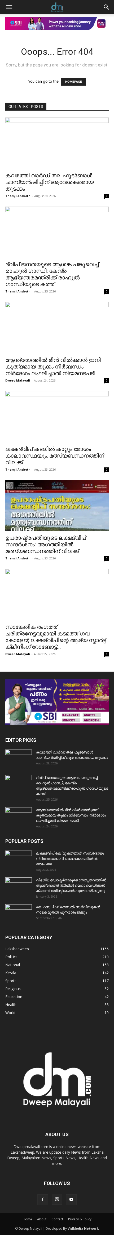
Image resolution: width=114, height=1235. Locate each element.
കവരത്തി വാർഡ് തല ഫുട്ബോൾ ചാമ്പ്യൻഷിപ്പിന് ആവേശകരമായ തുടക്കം (49, 182)
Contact (57, 1219)
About (41, 1219)
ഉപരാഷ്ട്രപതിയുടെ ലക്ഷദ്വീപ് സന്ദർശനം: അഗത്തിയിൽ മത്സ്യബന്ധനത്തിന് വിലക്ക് (45, 544)
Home (27, 1219)
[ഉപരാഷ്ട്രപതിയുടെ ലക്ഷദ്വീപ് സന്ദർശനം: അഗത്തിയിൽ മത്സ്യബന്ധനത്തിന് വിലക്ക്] (57, 505)
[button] (9, 7)
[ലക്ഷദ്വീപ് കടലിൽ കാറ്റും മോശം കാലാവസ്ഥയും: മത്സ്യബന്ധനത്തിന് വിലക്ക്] (57, 416)
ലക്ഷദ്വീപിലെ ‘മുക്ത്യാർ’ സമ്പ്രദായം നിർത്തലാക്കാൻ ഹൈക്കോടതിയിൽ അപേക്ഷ (70, 858)
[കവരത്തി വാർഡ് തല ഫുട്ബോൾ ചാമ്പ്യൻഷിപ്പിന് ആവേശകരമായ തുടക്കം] (57, 143)
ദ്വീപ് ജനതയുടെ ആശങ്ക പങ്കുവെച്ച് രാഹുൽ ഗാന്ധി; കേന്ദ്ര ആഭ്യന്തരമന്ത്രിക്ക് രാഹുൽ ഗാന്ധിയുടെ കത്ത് (52, 274)
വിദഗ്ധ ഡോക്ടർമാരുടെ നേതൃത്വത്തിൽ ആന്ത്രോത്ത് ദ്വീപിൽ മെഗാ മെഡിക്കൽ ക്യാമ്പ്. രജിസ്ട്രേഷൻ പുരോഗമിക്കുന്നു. (71, 885)
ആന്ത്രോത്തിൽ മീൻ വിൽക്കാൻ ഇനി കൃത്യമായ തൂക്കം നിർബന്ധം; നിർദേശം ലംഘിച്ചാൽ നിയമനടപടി (53, 366)
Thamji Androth (17, 196)
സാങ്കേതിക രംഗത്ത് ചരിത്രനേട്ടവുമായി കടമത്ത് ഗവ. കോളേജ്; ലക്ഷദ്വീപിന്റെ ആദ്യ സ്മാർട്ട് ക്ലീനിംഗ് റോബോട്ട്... (55, 637)
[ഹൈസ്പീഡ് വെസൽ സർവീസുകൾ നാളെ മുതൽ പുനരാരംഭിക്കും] (18, 913)
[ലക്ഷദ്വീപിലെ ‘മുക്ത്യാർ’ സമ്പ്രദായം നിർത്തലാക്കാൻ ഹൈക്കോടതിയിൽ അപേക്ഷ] (18, 860)
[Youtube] (71, 1199)
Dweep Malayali (17, 380)
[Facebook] (42, 1199)
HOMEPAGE (73, 81)
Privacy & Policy (79, 1219)
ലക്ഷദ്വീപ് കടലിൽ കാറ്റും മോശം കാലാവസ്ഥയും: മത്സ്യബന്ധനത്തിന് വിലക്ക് (54, 456)
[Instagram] (57, 1199)
